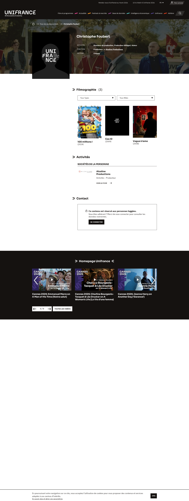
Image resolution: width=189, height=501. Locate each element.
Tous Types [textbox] (84, 98)
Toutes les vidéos (63, 309)
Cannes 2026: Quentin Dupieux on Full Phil (138, 295)
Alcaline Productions (114, 49)
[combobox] (96, 97)
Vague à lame (140, 141)
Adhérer (171, 13)
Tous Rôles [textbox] (124, 98)
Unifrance (158, 13)
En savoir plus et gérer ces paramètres (47, 499)
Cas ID (108, 139)
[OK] (153, 496)
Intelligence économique (140, 13)
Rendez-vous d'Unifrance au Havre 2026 (113, 3)
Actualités (82, 13)
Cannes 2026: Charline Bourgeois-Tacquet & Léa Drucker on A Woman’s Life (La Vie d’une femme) (52, 297)
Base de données (118, 13)
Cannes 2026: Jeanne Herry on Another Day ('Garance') (93, 295)
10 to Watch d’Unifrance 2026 (144, 3)
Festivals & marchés (99, 13)
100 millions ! (85, 141)
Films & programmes (65, 13)
